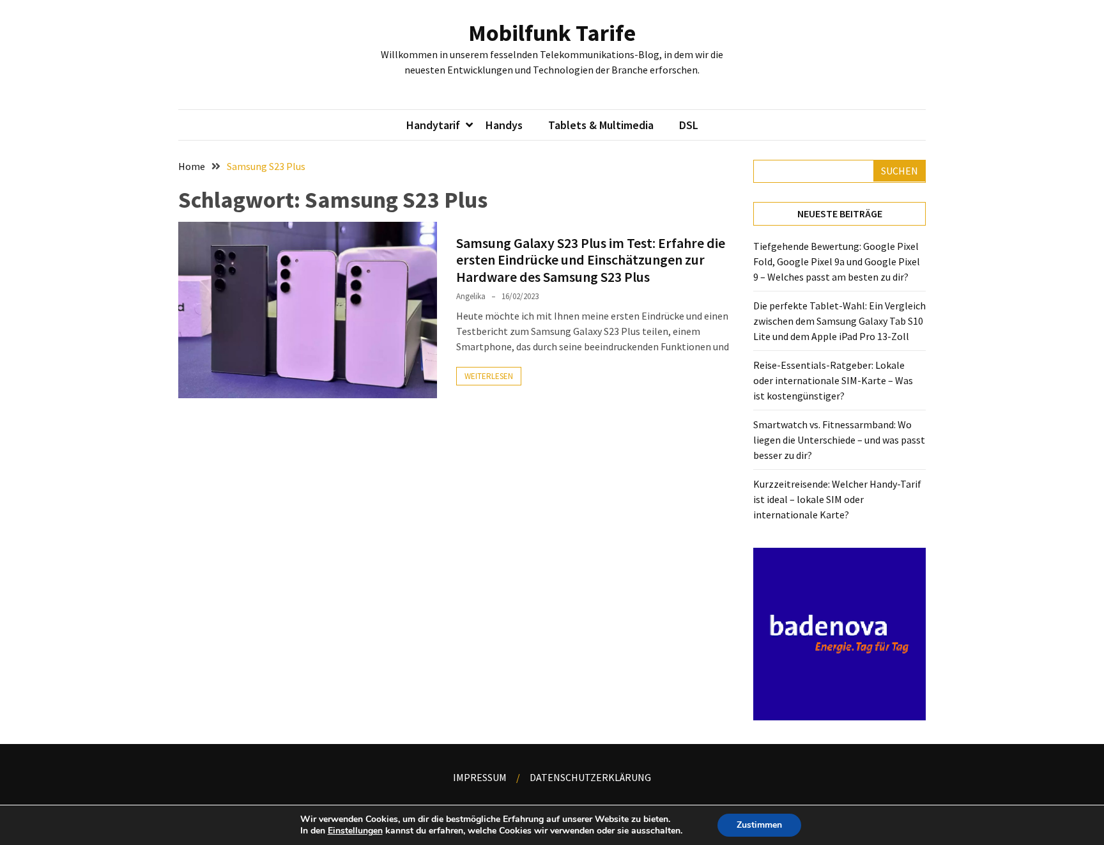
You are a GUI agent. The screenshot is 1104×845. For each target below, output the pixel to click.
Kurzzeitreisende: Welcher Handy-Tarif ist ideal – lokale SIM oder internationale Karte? (837, 499)
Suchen (899, 170)
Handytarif (433, 125)
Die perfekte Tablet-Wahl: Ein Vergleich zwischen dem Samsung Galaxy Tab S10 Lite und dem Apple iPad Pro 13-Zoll (839, 321)
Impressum (480, 777)
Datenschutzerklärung (590, 777)
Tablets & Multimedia (601, 125)
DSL (688, 125)
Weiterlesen (488, 376)
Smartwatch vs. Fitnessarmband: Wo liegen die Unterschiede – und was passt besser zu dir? (839, 439)
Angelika (471, 296)
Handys (504, 125)
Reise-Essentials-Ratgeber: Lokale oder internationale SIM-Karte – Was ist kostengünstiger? (833, 380)
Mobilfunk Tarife (552, 33)
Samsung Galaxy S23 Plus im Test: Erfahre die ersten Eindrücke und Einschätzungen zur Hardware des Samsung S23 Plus (590, 260)
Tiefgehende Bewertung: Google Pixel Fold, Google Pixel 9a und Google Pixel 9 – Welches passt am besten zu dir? (836, 261)
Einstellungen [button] (355, 831)
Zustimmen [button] (759, 825)
